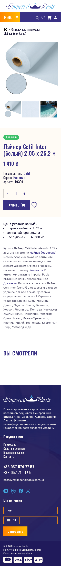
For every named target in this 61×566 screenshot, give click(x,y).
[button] (11, 17)
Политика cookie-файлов (18, 553)
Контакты (36, 270)
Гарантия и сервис (14, 452)
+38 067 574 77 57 (18, 467)
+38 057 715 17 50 (18, 472)
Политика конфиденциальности (22, 549)
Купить (13, 205)
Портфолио (9, 444)
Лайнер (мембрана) (43, 252)
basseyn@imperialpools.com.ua (23, 480)
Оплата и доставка (14, 448)
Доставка (10, 283)
